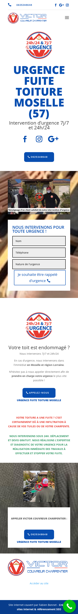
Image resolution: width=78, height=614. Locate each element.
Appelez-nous (39, 392)
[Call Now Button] (69, 606)
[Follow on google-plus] (61, 5)
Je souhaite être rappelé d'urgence (37, 277)
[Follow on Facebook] (56, 5)
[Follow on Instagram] (67, 5)
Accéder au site (39, 583)
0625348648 (39, 157)
